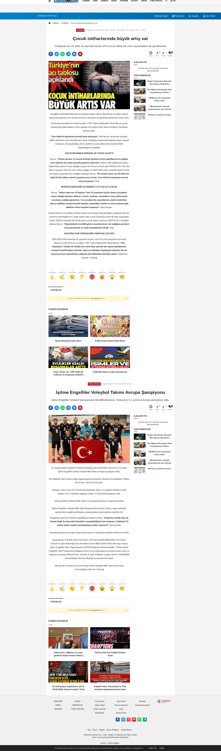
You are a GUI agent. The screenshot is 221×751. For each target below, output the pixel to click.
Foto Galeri (179, 16)
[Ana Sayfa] (49, 23)
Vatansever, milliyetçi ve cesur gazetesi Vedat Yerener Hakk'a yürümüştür (68, 654)
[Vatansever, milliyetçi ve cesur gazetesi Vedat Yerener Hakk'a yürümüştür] (68, 638)
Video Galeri (162, 16)
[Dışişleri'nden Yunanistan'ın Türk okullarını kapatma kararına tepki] (110, 672)
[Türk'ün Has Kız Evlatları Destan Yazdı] (110, 638)
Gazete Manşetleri (142, 705)
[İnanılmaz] (112, 272)
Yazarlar (194, 16)
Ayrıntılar (153, 748)
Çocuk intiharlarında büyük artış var (84, 23)
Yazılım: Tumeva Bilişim (109, 743)
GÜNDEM (65, 23)
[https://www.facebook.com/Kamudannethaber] (118, 719)
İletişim (102, 730)
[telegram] (68, 54)
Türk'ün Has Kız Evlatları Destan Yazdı (110, 653)
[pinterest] (80, 54)
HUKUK (77, 701)
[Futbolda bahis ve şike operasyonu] (110, 357)
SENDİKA (58, 709)
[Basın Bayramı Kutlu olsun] (68, 326)
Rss (89, 730)
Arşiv (121, 709)
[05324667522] (139, 719)
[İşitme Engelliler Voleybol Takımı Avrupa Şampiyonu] (89, 439)
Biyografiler (99, 713)
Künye (94, 730)
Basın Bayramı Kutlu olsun (68, 341)
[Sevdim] (72, 272)
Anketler (142, 701)
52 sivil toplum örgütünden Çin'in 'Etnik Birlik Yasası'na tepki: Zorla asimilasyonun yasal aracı (68, 688)
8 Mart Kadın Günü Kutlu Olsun (110, 341)
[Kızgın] (92, 272)
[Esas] (68, 357)
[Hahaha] (102, 272)
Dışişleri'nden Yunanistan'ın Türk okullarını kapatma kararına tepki (110, 687)
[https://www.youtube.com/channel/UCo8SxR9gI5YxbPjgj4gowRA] (134, 719)
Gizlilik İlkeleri (126, 730)
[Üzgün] (122, 272)
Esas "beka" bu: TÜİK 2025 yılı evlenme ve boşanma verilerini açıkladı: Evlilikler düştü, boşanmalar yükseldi (68, 373)
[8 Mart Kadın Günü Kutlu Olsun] (110, 326)
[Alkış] (62, 272)
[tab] (55, 290)
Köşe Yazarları (100, 709)
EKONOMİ (58, 701)
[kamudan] (145, 719)
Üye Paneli (210, 16)
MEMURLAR (77, 705)
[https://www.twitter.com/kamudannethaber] (123, 719)
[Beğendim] (52, 272)
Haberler (56, 23)
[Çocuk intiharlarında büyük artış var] (89, 85)
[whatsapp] (62, 54)
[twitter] (56, 54)
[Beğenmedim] (82, 272)
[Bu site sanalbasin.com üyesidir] (163, 701)
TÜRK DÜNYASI (77, 709)
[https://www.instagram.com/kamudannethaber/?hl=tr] (128, 719)
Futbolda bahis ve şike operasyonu (110, 372)
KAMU (58, 705)
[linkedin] (74, 54)
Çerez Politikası (113, 730)
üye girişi (94, 298)
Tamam (161, 748)
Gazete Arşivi (121, 713)
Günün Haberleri (121, 705)
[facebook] (50, 54)
